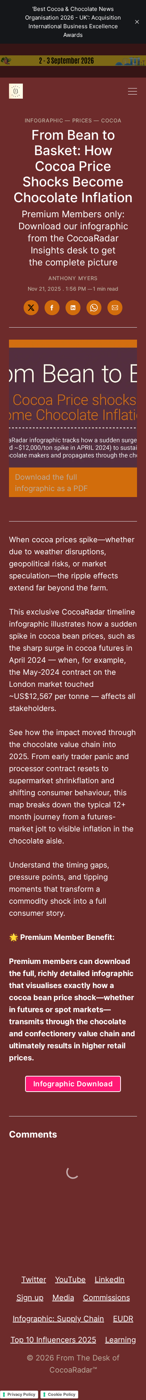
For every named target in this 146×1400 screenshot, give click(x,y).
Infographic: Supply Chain (58, 1318)
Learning (120, 1339)
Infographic (44, 120)
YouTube (70, 1279)
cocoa (111, 120)
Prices (82, 120)
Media (63, 1297)
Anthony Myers (73, 278)
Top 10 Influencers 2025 (53, 1339)
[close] (137, 22)
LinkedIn (110, 1279)
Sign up (29, 1297)
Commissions (106, 1297)
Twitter (33, 1279)
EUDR (123, 1318)
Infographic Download (73, 1084)
